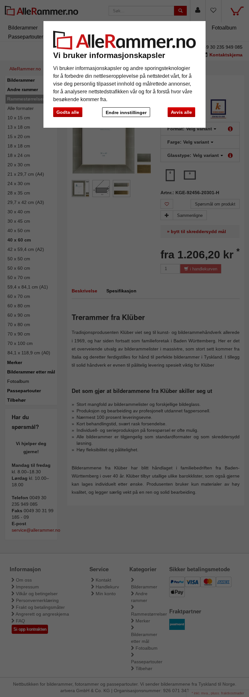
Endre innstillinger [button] (126, 112)
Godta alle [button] (67, 112)
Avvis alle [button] (181, 112)
